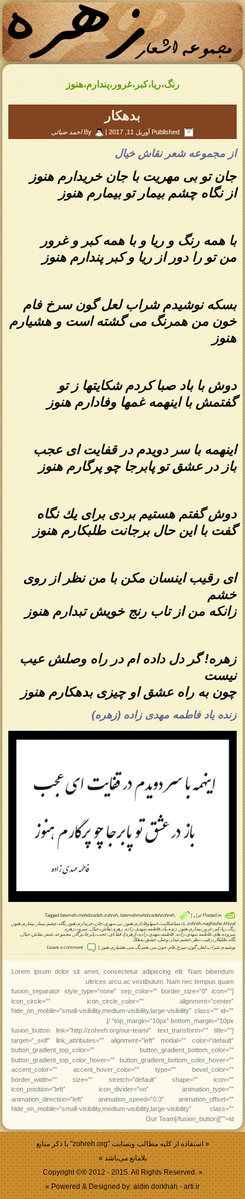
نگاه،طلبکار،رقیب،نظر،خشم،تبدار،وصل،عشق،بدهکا (184, 939)
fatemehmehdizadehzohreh (147, 915)
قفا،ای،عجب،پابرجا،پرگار (97, 934)
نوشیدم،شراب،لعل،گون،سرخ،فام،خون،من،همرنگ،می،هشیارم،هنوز (167, 947)
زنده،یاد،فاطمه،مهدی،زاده (151, 929)
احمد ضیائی (66, 131)
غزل (197, 915)
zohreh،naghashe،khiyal (211, 923)
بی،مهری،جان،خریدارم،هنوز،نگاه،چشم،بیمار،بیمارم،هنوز (67, 923)
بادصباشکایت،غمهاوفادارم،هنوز (154, 923)
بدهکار (122, 115)
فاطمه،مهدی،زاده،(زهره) (149, 934)
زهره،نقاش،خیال (106, 929)
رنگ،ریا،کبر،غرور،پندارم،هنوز (207, 929)
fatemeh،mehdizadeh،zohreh (89, 915)
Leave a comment (65, 947)
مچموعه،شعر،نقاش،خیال (46, 934)
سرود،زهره (76, 929)
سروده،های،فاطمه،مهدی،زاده (205, 934)
